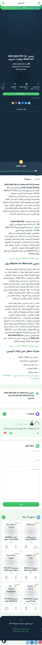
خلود (31, 421)
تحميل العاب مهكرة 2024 (21, 631)
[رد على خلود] (38, 433)
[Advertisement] (21, 30)
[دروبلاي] (21, 3)
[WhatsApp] (13, 103)
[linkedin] (26, 103)
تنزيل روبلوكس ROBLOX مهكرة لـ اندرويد (24, 346)
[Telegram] (29, 103)
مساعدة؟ (27, 179)
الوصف (37, 179)
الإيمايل (37, 460)
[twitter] (19, 103)
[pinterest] (16, 103)
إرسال (21, 504)
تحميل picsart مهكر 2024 (21, 629)
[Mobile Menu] (39, 3)
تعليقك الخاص (35, 469)
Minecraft (32, 224)
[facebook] (22, 103)
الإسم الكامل (36, 451)
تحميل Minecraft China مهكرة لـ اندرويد (24, 258)
